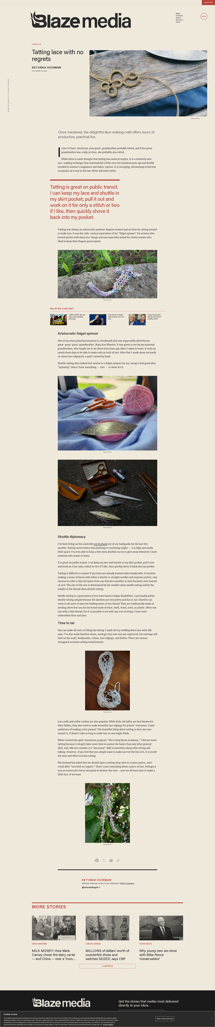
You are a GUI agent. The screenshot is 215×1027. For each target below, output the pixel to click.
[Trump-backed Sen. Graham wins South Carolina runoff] (137, 319)
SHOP (178, 22)
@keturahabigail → (91, 888)
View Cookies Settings (165, 1018)
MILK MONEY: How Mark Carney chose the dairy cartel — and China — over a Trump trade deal (53, 955)
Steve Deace (145, 944)
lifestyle (36, 44)
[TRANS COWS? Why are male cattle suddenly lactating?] (58, 319)
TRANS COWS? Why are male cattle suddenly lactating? (77, 317)
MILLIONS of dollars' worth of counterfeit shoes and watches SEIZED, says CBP (107, 955)
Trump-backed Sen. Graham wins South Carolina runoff (154, 317)
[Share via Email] (111, 860)
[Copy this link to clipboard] (118, 860)
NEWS (178, 13)
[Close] (211, 1018)
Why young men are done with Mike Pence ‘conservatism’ (158, 955)
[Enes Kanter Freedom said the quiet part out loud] (97, 319)
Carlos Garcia (93, 944)
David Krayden (39, 944)
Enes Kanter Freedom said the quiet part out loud (116, 317)
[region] (107, 1019)
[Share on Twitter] (104, 860)
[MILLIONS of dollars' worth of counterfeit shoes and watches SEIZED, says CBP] (107, 927)
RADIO (178, 18)
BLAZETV (179, 20)
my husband (100, 544)
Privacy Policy (108, 1024)
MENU (204, 16)
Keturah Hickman (46, 67)
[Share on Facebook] (97, 860)
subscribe (208, 2)
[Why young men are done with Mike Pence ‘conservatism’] (161, 927)
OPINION (179, 16)
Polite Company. (127, 884)
